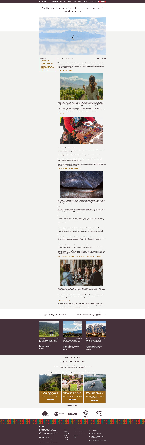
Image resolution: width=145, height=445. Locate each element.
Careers (76, 435)
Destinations (55, 1)
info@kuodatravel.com (96, 433)
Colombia (66, 433)
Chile (65, 435)
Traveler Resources (79, 431)
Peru (65, 429)
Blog (75, 1)
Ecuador (66, 431)
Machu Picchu (86, 209)
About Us (70, 1)
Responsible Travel (83, 1)
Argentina (66, 439)
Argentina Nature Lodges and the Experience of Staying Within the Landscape (93, 341)
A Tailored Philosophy (45, 60)
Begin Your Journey (45, 70)
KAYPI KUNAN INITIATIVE (79, 433)
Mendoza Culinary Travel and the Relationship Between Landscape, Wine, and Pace (72, 341)
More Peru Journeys (72, 405)
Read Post (41, 348)
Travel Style (63, 1)
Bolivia (66, 437)
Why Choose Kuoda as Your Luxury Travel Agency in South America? (47, 67)
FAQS (75, 437)
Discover (50, 399)
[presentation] (39, 413)
